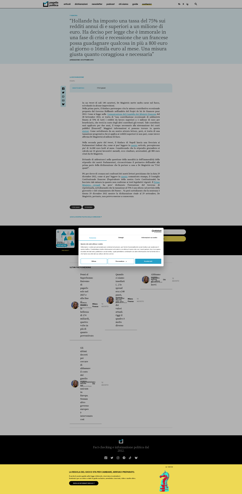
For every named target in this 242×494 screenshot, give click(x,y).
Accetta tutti (148, 261)
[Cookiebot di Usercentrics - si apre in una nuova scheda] (153, 231)
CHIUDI (170, 467)
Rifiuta (94, 261)
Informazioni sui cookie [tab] (149, 237)
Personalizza (120, 261)
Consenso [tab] (92, 238)
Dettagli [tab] (121, 237)
